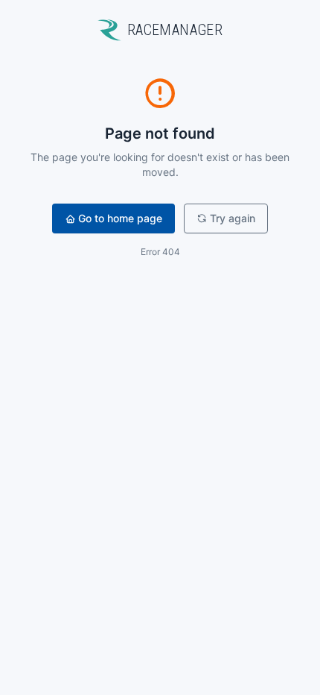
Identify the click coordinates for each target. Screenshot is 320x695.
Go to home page (120, 218)
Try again (232, 218)
